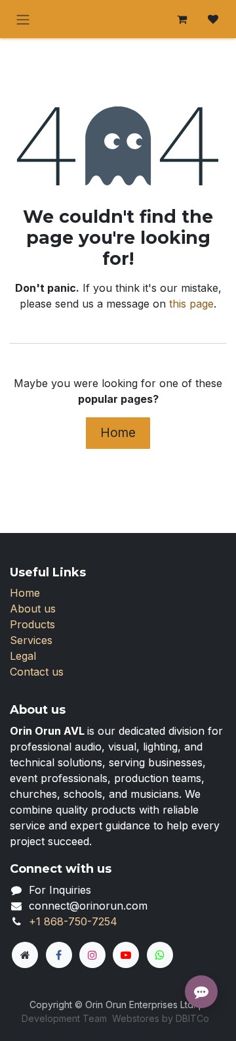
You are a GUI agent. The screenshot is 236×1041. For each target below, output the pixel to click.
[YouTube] (126, 955)
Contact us (37, 671)
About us (33, 608)
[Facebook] (59, 955)
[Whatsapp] (160, 955)
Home (118, 432)
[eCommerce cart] (181, 19)
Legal (23, 655)
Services (31, 640)
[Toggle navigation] (23, 19)
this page (191, 303)
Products (32, 624)
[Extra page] (25, 955)
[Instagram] (92, 955)
